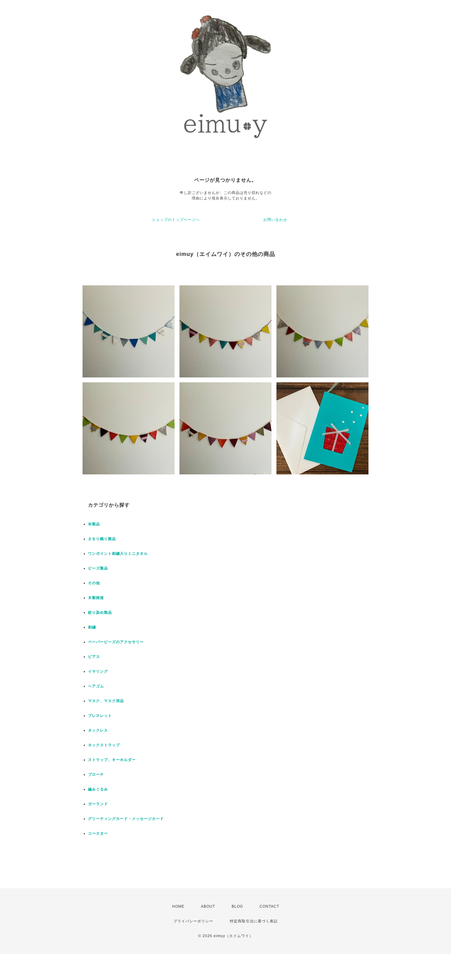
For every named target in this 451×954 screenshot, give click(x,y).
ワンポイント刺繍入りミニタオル (118, 553)
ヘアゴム (96, 686)
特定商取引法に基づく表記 (254, 921)
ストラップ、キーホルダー (112, 760)
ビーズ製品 (98, 568)
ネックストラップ (104, 745)
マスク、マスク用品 (106, 701)
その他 (94, 583)
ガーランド (98, 804)
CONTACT (269, 906)
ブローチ (96, 774)
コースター (98, 833)
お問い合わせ (275, 220)
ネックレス (98, 730)
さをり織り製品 (102, 539)
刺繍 (92, 627)
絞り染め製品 (100, 612)
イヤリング (98, 671)
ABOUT (208, 906)
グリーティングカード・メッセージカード (126, 819)
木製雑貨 (96, 598)
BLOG (237, 906)
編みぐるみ (98, 789)
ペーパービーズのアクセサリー (116, 642)
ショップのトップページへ (176, 220)
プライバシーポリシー (193, 921)
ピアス (94, 657)
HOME (178, 906)
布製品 (94, 524)
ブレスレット (100, 715)
